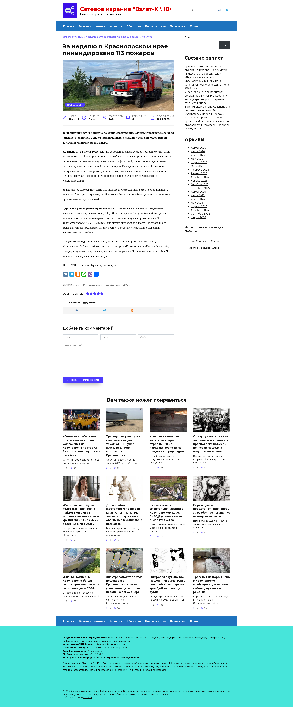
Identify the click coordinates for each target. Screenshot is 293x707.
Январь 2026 (199, 173)
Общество (134, 26)
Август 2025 (198, 191)
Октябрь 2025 (199, 184)
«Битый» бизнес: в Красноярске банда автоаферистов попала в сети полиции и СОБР (81, 582)
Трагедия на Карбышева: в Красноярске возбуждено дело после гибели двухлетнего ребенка (211, 584)
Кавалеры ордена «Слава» (204, 247)
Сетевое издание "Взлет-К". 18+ (126, 9)
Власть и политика (92, 26)
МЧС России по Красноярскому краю (86, 285)
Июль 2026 (198, 151)
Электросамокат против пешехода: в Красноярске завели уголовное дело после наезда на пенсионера (124, 584)
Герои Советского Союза (203, 241)
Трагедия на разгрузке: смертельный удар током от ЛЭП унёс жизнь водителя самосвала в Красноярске (123, 446)
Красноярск (70, 151)
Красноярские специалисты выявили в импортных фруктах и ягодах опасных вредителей (206, 70)
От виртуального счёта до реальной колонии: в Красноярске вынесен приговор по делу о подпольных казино (211, 444)
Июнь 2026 (198, 155)
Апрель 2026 (199, 162)
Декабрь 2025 (200, 177)
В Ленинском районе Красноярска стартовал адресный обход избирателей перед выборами (207, 110)
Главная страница (73, 37)
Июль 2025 (198, 195)
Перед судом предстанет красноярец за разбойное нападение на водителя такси (211, 510)
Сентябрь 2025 (200, 188)
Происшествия (155, 26)
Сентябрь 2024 (200, 213)
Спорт (194, 26)
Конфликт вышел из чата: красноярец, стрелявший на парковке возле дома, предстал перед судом (167, 444)
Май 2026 (197, 158)
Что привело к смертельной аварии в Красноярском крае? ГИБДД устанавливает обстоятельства (167, 512)
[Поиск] (224, 45)
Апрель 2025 (199, 206)
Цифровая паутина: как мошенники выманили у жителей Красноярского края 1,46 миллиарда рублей (168, 584)
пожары (117, 285)
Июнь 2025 (198, 199)
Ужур (128, 285)
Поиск (189, 37)
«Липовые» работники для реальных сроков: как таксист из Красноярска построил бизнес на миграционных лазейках (81, 446)
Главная (68, 26)
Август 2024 (198, 217)
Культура (116, 26)
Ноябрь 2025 (199, 180)
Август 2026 (198, 147)
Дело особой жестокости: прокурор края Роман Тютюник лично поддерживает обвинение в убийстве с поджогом (124, 514)
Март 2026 (197, 166)
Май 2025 (197, 202)
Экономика (177, 26)
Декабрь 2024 (200, 210)
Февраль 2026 (200, 169)
